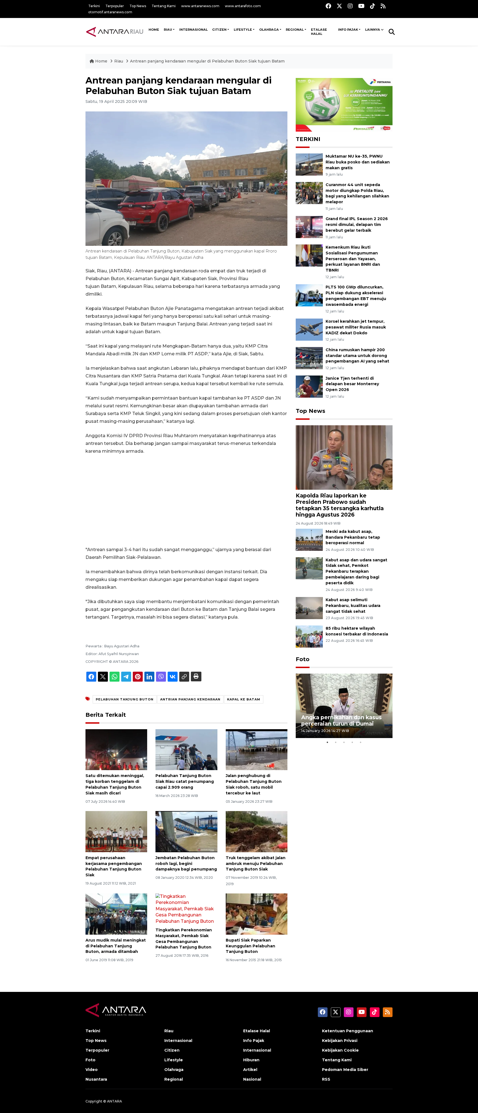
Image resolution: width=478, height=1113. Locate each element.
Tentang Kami (164, 6)
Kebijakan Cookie (340, 1050)
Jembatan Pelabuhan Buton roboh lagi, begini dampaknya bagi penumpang (186, 863)
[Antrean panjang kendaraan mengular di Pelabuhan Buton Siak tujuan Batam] (344, 457)
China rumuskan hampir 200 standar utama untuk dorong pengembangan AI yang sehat (357, 355)
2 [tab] (336, 742)
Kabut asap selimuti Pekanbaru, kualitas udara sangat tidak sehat (353, 605)
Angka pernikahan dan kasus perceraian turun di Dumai (341, 720)
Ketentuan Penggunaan (347, 1030)
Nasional (252, 1079)
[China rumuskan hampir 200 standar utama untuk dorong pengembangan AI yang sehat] (309, 357)
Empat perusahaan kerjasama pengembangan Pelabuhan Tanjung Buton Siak (113, 866)
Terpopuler (114, 6)
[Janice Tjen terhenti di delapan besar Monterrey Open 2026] (309, 386)
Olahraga (269, 30)
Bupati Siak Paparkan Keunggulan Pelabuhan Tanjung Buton (250, 946)
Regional (295, 30)
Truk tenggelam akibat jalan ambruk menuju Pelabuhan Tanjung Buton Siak (255, 863)
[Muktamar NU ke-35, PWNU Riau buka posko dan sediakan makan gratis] (309, 164)
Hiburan (251, 1059)
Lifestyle (243, 30)
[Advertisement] (186, 500)
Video (91, 1069)
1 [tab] (327, 742)
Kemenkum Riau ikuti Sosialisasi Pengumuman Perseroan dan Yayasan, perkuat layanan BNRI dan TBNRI (353, 259)
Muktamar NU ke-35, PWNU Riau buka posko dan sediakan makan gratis (358, 162)
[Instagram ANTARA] (350, 6)
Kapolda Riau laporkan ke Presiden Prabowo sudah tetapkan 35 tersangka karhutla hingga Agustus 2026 (340, 505)
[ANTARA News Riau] (115, 31)
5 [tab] (360, 742)
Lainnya (372, 30)
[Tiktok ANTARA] (372, 6)
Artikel (250, 1069)
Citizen (219, 30)
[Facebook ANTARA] (328, 6)
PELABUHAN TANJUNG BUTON (125, 699)
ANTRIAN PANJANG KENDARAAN (190, 699)
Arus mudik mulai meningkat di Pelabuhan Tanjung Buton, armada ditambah (115, 946)
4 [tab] (352, 742)
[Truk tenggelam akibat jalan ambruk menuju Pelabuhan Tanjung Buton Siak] (256, 831)
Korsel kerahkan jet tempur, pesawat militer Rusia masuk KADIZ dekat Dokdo (356, 327)
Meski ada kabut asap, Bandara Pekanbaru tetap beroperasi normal (353, 537)
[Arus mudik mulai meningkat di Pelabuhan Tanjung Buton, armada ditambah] (116, 913)
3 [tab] (344, 742)
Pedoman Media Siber (345, 1069)
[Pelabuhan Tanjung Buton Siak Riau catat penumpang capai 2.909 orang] (186, 749)
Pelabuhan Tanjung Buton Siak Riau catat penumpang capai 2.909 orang (184, 781)
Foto (303, 659)
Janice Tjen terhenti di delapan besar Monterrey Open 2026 (352, 384)
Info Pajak (348, 30)
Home (101, 61)
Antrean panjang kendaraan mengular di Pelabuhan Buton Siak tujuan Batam (207, 61)
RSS (326, 1079)
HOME (154, 30)
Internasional (193, 30)
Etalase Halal (319, 32)
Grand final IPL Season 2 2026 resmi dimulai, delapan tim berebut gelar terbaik (357, 224)
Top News (137, 6)
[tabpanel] (344, 706)
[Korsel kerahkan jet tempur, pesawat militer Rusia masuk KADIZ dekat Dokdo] (309, 329)
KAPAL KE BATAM (243, 699)
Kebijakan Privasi (339, 1040)
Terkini (94, 6)
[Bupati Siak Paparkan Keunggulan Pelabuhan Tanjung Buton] (256, 913)
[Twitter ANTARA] (339, 6)
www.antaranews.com (200, 6)
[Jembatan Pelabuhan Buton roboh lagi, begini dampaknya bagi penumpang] (186, 831)
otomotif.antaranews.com (110, 12)
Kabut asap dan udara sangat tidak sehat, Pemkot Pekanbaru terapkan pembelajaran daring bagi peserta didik (356, 571)
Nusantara (96, 1079)
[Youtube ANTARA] (361, 6)
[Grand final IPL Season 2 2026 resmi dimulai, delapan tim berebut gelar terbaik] (309, 227)
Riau (168, 30)
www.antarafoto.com (243, 6)
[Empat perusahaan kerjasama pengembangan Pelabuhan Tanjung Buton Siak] (116, 831)
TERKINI (308, 139)
